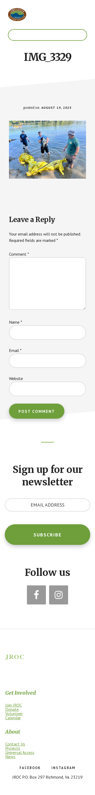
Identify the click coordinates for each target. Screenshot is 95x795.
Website (16, 378)
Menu (47, 35)
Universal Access (19, 752)
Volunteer (14, 713)
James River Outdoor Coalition (17, 14)
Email (15, 350)
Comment (19, 254)
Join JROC (13, 705)
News (10, 756)
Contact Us (15, 744)
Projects (12, 748)
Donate (12, 709)
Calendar (13, 717)
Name (15, 322)
